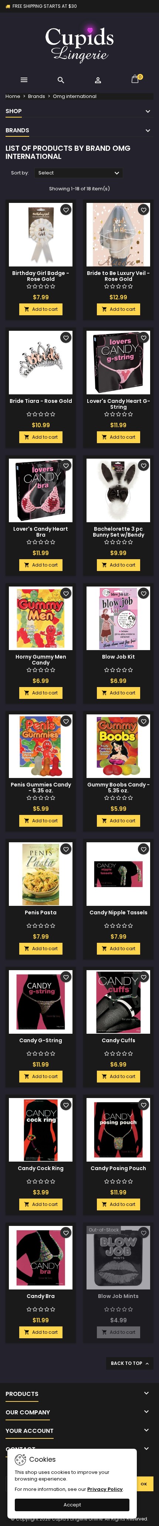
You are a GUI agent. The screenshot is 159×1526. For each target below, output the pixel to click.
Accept (72, 1504)
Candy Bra (41, 1296)
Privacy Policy (105, 1489)
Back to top (130, 1363)
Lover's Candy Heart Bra (40, 531)
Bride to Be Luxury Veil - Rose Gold (118, 276)
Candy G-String (40, 1040)
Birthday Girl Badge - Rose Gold (40, 276)
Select (79, 173)
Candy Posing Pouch (118, 1168)
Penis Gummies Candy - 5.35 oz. (41, 787)
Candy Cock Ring (41, 1168)
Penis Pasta (41, 912)
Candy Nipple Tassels (118, 912)
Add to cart (41, 309)
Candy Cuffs (118, 1040)
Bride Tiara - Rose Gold (41, 401)
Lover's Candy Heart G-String (118, 404)
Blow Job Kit (118, 656)
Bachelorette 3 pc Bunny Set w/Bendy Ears (118, 534)
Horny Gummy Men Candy (41, 659)
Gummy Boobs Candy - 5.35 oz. (118, 787)
